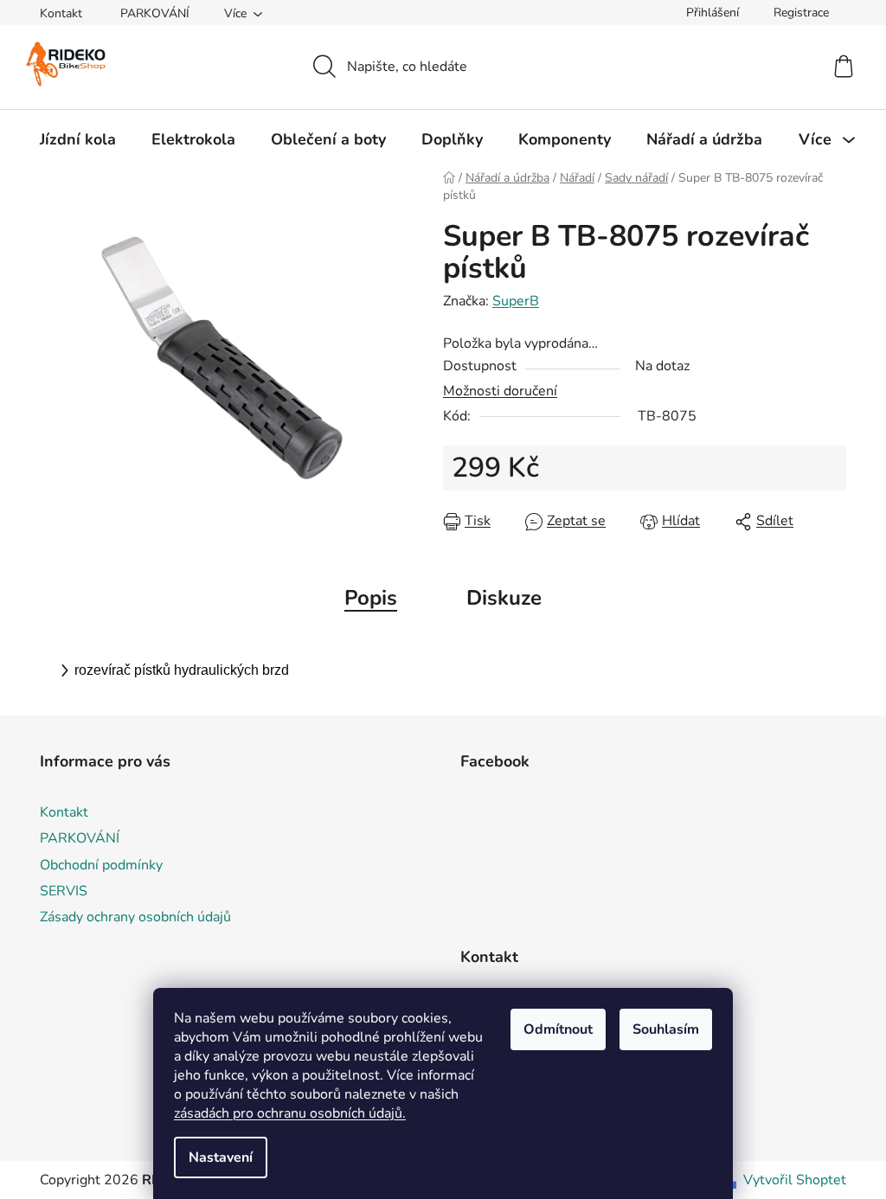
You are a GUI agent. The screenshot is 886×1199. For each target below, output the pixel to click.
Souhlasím (665, 1029)
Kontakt (61, 13)
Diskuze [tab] (504, 598)
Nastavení (221, 1157)
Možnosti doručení (500, 391)
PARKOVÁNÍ (154, 13)
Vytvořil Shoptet (794, 1179)
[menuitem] (77, 139)
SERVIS (63, 891)
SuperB (515, 301)
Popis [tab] (370, 598)
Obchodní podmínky (101, 865)
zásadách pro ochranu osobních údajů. (290, 1113)
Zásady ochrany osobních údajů (135, 916)
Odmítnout (558, 1029)
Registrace (801, 12)
